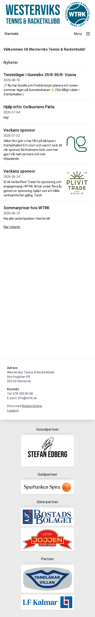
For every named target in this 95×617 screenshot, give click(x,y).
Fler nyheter (12, 227)
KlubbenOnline (32, 406)
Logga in (13, 410)
